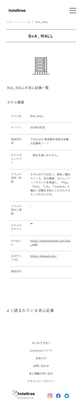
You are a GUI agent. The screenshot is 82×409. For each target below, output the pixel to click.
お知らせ (41, 358)
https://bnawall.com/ (43, 256)
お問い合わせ (41, 366)
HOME (9, 22)
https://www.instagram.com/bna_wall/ (50, 242)
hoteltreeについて (41, 350)
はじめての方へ (41, 343)
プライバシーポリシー (41, 381)
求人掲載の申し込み (41, 373)
